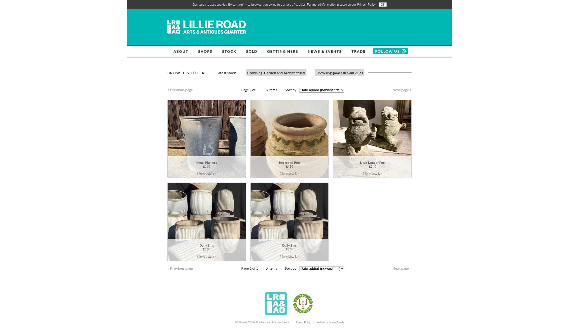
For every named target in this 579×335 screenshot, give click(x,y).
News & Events (325, 51)
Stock (229, 51)
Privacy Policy (366, 4)
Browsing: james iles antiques (339, 73)
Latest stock (226, 73)
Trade (358, 51)
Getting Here (282, 51)
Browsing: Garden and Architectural (276, 73)
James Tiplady (336, 322)
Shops (205, 51)
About (180, 51)
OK (383, 4)
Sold (251, 51)
